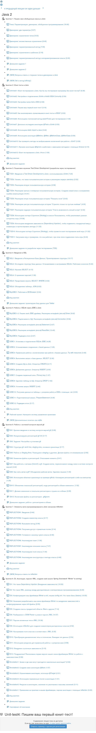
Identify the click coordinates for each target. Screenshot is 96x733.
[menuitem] (1, 5)
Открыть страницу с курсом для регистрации (48, 726)
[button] (1, 2)
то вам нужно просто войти (60, 723)
